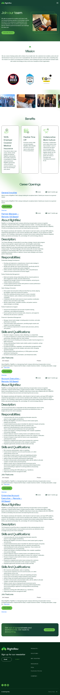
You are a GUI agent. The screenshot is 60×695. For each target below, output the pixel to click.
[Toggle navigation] (57, 3)
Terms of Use (51, 691)
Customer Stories (36, 671)
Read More (6, 206)
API (56, 691)
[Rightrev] (6, 2)
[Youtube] (8, 685)
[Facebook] (2, 685)
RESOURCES (34, 663)
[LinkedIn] (5, 685)
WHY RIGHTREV (35, 658)
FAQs (32, 667)
